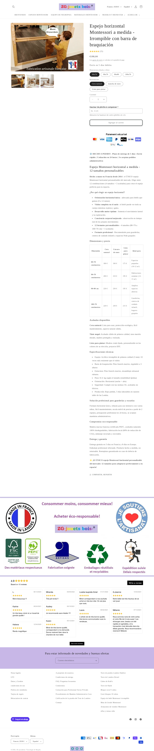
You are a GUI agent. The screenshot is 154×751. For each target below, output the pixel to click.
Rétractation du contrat (19, 698)
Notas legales (16, 673)
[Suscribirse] (96, 660)
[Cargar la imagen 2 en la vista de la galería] (32, 81)
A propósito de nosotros (65, 673)
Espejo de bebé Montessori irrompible (115, 698)
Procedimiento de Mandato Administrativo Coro (74, 694)
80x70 (94, 74)
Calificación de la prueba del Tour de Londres (73, 698)
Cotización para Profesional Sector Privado (72, 690)
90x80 (116, 74)
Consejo (59, 703)
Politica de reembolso (19, 690)
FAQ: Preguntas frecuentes (66, 681)
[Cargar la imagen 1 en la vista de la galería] (18, 81)
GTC (12, 677)
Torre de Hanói (106, 686)
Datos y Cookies (17, 681)
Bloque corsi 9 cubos (108, 690)
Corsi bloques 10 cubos (109, 694)
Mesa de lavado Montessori (111, 703)
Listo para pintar (99, 89)
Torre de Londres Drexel (110, 677)
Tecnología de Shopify (33, 750)
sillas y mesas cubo (108, 711)
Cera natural (97, 84)
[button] (13, 6)
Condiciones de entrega (64, 677)
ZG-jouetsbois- (21, 750)
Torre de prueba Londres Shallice (113, 673)
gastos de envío (98, 60)
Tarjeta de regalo (17, 694)
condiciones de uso (18, 686)
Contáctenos (60, 686)
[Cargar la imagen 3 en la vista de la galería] (47, 81)
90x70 (105, 74)
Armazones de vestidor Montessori (113, 707)
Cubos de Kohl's (107, 681)
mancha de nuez (114, 84)
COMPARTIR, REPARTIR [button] (102, 475)
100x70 (128, 74)
